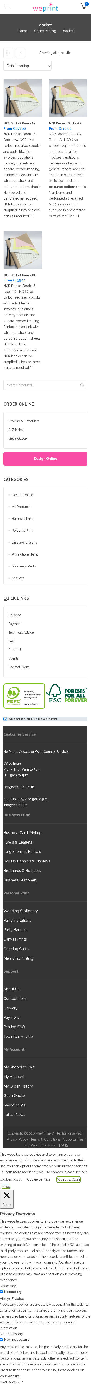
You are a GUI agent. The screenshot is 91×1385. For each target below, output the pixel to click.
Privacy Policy (17, 1139)
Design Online (45, 459)
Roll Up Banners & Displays (27, 861)
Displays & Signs (24, 542)
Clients (13, 658)
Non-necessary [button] (11, 1334)
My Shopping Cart (19, 1067)
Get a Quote (17, 438)
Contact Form (18, 667)
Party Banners (16, 930)
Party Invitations (17, 920)
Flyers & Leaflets (18, 842)
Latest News (14, 1114)
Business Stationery (20, 880)
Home (22, 31)
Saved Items (14, 1105)
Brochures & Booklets (22, 870)
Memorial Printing (18, 958)
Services (18, 578)
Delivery (14, 615)
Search (82, 385)
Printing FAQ (14, 1027)
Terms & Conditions (45, 1139)
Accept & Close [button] (68, 1179)
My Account (14, 1077)
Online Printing (45, 31)
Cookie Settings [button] (39, 1179)
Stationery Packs (24, 566)
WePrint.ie (43, 1133)
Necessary (13, 1292)
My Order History (18, 1086)
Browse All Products (23, 421)
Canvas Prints (15, 939)
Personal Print (22, 530)
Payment (14, 624)
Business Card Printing (23, 833)
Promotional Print (25, 554)
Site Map (30, 1145)
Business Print (22, 519)
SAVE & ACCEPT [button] (12, 1382)
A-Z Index (15, 430)
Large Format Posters (22, 851)
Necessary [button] (8, 1286)
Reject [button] (6, 1186)
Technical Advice (21, 632)
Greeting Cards (16, 949)
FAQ (11, 641)
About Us (15, 650)
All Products (21, 507)
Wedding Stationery (21, 911)
